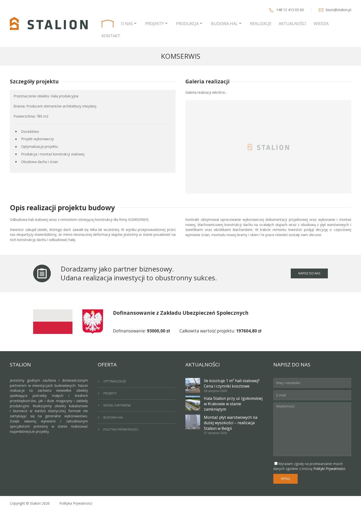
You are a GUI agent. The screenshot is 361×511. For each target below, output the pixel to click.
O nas (127, 23)
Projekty (154, 23)
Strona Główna (107, 23)
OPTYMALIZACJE (114, 381)
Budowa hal (224, 23)
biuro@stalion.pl (338, 9)
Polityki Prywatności (329, 468)
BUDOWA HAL (113, 417)
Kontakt (110, 36)
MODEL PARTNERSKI (117, 405)
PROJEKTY (110, 393)
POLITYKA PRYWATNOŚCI (120, 429)
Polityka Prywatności (75, 503)
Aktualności (292, 23)
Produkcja (187, 23)
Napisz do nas (309, 273)
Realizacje (260, 23)
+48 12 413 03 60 (290, 9)
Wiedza (321, 23)
